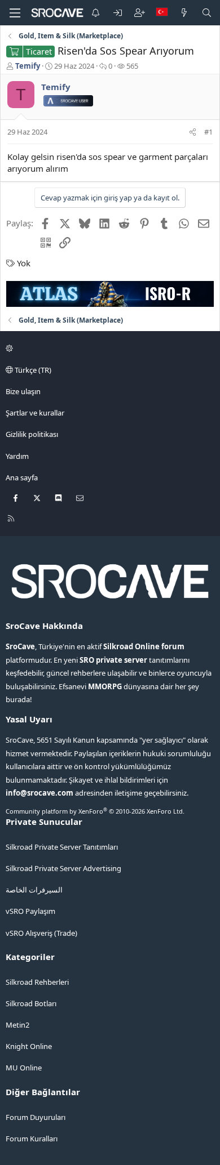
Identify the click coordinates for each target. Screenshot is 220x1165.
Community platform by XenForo (95, 811)
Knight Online (29, 1046)
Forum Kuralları (32, 1138)
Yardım (17, 456)
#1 (208, 132)
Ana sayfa (22, 477)
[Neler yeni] (184, 12)
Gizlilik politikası (32, 434)
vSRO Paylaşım (30, 911)
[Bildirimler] (96, 12)
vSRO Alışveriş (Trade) (41, 933)
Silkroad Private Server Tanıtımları (62, 847)
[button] (108, 348)
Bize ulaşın (23, 391)
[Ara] (207, 12)
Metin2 (17, 1025)
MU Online (24, 1068)
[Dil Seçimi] (162, 12)
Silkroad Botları (31, 1003)
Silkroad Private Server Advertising (63, 868)
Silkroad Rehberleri (37, 982)
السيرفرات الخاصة (34, 890)
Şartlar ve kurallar (35, 413)
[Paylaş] (192, 132)
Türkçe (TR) (32, 370)
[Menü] (14, 13)
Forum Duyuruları (35, 1117)
